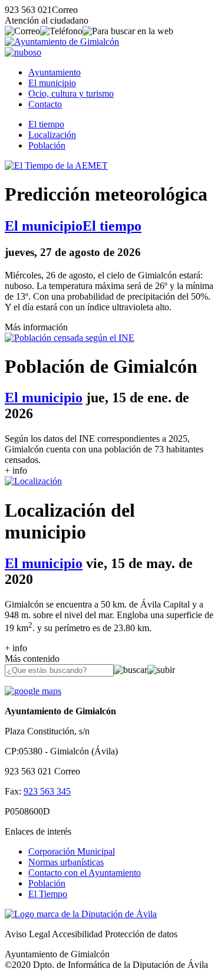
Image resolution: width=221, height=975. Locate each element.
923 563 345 (47, 791)
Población (46, 145)
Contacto (45, 104)
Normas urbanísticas (66, 862)
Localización (52, 135)
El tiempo (46, 124)
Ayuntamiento (54, 72)
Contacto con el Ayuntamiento (84, 873)
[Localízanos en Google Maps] (33, 691)
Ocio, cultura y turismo (71, 93)
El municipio (52, 83)
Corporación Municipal (71, 851)
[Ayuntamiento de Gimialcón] (62, 42)
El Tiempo (47, 894)
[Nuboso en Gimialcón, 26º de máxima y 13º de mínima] (23, 52)
